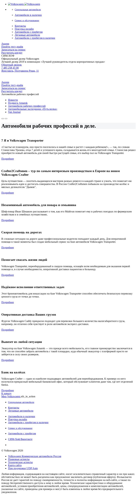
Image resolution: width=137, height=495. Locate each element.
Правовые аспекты (19, 459)
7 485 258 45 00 (10, 67)
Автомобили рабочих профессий (27, 106)
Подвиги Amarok (18, 103)
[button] (7, 158)
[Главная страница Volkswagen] (24, 4)
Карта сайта (15, 465)
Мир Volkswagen (11, 396)
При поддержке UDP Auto (23, 468)
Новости (13, 99)
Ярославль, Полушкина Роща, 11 (20, 70)
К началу (6, 393)
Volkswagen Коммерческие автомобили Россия (34, 456)
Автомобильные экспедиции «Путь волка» (32, 109)
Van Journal (14, 112)
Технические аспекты (20, 462)
